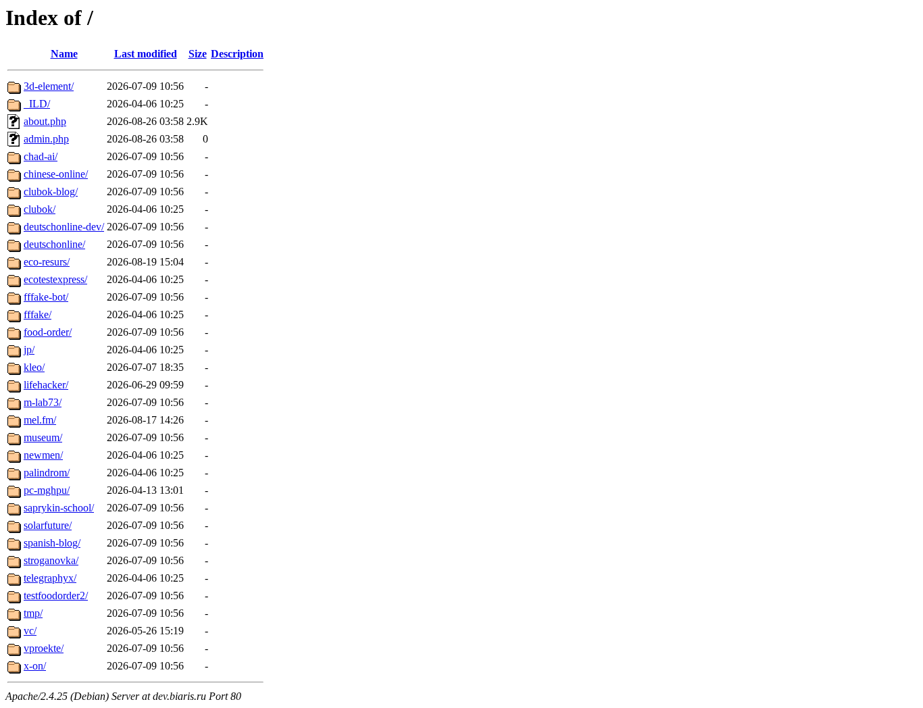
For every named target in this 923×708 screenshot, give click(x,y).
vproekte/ (44, 648)
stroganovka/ (51, 560)
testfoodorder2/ (56, 595)
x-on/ (35, 666)
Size (198, 53)
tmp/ (33, 613)
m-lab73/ (42, 402)
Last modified (145, 53)
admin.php (46, 139)
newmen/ (43, 455)
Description (237, 53)
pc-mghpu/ (47, 490)
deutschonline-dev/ (64, 226)
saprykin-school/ (59, 507)
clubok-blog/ (51, 191)
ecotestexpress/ (55, 279)
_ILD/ (37, 103)
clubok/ (39, 209)
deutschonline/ (54, 244)
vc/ (30, 630)
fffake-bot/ (46, 297)
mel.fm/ (40, 420)
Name (64, 53)
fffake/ (37, 314)
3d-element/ (49, 86)
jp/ (29, 349)
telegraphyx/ (50, 578)
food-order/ (48, 332)
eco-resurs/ (47, 262)
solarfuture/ (48, 525)
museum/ (43, 437)
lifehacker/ (46, 384)
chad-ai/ (40, 156)
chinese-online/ (56, 174)
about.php (45, 121)
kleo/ (34, 367)
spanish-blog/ (52, 543)
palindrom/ (47, 472)
